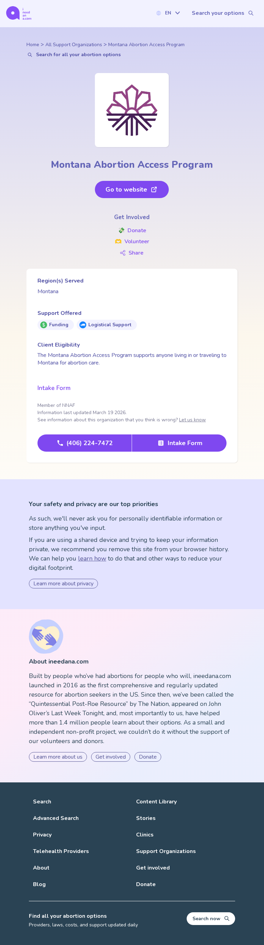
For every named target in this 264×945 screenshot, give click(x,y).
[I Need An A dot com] (18, 13)
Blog (39, 884)
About (41, 868)
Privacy (42, 835)
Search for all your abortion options (78, 54)
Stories (146, 818)
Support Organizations (166, 851)
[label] (167, 13)
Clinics (145, 835)
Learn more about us (57, 757)
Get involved (111, 757)
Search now (206, 918)
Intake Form (53, 388)
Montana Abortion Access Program (146, 44)
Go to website (126, 189)
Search (42, 801)
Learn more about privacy (63, 583)
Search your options (218, 13)
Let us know (192, 420)
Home (32, 44)
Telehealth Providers (61, 851)
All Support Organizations (73, 44)
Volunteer (132, 241)
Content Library (156, 801)
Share (136, 253)
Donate (132, 230)
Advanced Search (56, 818)
